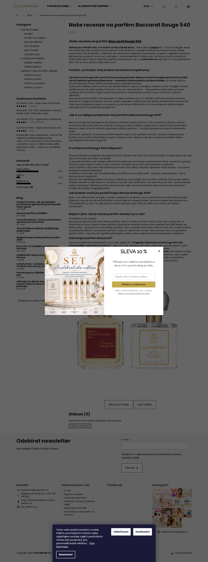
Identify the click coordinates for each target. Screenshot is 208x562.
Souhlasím (142, 532)
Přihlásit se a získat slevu (134, 284)
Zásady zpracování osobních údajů (134, 293)
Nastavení (66, 554)
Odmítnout (120, 532)
